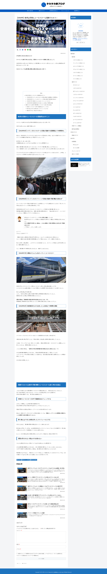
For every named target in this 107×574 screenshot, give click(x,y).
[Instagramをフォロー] (81, 42)
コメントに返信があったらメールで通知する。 (28, 555)
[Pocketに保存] (25, 50)
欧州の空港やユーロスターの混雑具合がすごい (35, 95)
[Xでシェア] (17, 50)
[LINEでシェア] (28, 50)
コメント (19, 530)
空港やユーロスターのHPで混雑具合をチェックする (37, 106)
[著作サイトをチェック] (77, 42)
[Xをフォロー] (79, 42)
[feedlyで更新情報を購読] (82, 42)
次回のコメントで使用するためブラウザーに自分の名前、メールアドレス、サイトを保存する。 (40, 553)
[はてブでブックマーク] (23, 50)
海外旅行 (19, 459)
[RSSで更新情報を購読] (84, 42)
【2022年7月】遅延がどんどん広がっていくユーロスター (39, 101)
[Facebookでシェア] (20, 50)
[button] (30, 50)
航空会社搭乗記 (34, 459)
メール (18, 549)
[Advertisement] (41, 80)
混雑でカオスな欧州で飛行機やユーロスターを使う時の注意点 (39, 104)
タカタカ (80, 30)
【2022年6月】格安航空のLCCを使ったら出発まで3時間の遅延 (40, 103)
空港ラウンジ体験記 (26, 459)
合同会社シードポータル (59, 572)
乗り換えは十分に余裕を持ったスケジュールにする (37, 108)
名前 (18, 544)
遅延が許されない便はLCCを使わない (35, 110)
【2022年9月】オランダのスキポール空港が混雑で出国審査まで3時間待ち (42, 97)
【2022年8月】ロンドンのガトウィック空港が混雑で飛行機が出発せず (41, 99)
